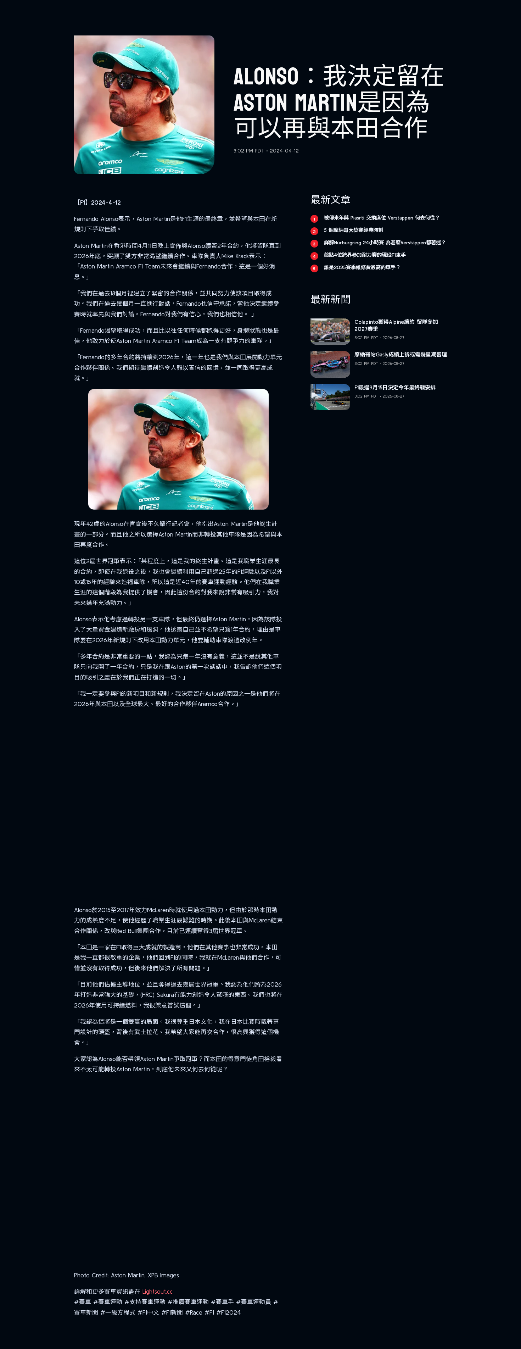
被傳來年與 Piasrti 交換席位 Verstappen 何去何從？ (382, 218)
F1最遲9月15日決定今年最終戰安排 (395, 387)
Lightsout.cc (157, 1291)
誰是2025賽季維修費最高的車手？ (362, 267)
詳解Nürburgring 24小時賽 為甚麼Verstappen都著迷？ (385, 242)
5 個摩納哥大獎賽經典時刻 (353, 230)
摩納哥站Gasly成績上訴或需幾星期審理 (400, 354)
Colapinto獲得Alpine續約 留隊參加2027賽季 (396, 325)
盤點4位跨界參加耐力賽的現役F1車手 (365, 255)
